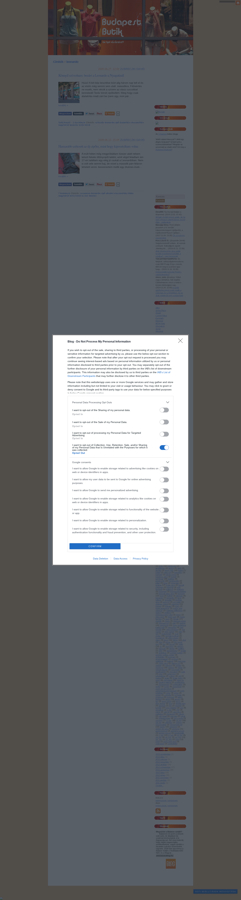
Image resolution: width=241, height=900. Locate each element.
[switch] (164, 410)
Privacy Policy (140, 558)
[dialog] (120, 450)
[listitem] (120, 402)
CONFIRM (95, 546)
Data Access (120, 558)
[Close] (181, 341)
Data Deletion (100, 558)
